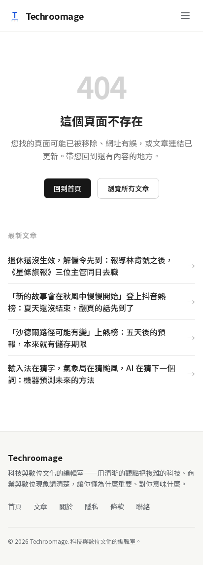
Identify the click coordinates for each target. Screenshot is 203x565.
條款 (117, 506)
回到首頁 (67, 188)
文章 (40, 506)
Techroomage (54, 15)
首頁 (15, 506)
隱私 (92, 506)
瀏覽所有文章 (128, 188)
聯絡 (143, 506)
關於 (66, 506)
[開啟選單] (185, 16)
